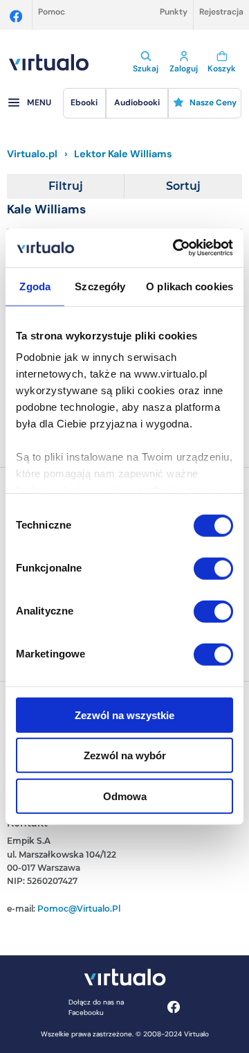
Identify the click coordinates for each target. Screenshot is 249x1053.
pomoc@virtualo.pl (78, 908)
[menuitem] (85, 103)
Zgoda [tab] (34, 286)
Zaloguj (183, 68)
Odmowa (125, 796)
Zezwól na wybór (125, 755)
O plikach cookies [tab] (189, 286)
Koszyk (221, 68)
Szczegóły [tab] (100, 286)
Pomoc (51, 11)
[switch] (213, 568)
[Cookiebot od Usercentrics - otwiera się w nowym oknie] (175, 248)
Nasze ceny (213, 102)
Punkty (173, 11)
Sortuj (183, 186)
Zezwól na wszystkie (124, 714)
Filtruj (65, 186)
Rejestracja (221, 11)
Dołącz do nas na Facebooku (96, 1007)
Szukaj (145, 68)
